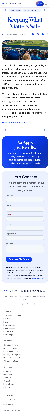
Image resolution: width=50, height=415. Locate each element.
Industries (7, 341)
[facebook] (33, 34)
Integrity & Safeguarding (13, 355)
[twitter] (38, 34)
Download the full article (14, 122)
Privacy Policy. (37, 278)
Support (6, 387)
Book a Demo (8, 384)
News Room (8, 375)
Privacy (6, 331)
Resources (7, 371)
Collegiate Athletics (11, 345)
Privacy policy (8, 404)
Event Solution (9, 328)
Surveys (6, 319)
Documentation (9, 325)
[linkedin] (43, 34)
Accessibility (8, 396)
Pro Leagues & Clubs (11, 351)
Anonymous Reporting (12, 316)
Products (7, 311)
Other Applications (10, 361)
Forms (5, 322)
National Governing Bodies (13, 358)
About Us (7, 378)
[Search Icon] (33, 3)
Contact (6, 381)
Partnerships (8, 335)
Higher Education (10, 348)
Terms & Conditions (10, 400)
